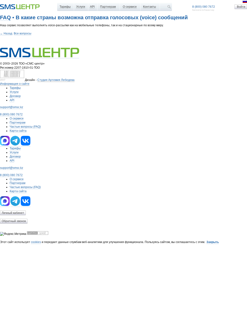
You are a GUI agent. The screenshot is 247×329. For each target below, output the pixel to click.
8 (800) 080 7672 (203, 6)
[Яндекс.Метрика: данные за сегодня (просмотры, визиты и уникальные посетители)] (13, 234)
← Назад (6, 33)
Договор (15, 96)
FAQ (5, 17)
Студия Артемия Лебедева (56, 80)
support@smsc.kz (11, 107)
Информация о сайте (14, 84)
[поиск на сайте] (169, 6)
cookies (36, 242)
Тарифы (65, 6)
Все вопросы (22, 33)
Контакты (149, 6)
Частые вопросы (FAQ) (25, 126)
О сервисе (130, 6)
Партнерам (108, 6)
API (92, 6)
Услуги (80, 6)
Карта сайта (18, 130)
